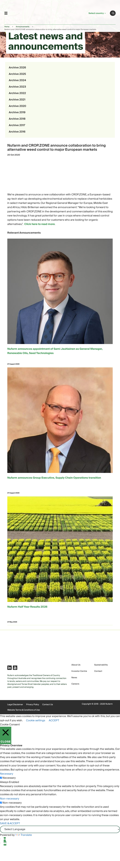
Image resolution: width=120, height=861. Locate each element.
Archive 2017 (17, 125)
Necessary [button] (6, 774)
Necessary (9, 778)
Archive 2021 (17, 99)
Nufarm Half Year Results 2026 (27, 607)
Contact (98, 671)
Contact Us (47, 704)
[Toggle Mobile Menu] (5, 13)
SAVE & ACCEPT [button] (10, 823)
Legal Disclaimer (15, 704)
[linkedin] (5, 839)
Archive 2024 (17, 80)
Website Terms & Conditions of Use (23, 710)
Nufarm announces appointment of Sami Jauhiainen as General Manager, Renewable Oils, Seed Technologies (55, 351)
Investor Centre (79, 671)
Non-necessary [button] (9, 798)
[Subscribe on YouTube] (15, 667)
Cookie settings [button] (35, 720)
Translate (26, 835)
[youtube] (5, 843)
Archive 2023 (17, 87)
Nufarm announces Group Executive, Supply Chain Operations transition (54, 478)
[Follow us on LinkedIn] (9, 667)
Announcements (22, 26)
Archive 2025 (17, 74)
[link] (48, 12)
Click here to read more (39, 224)
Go (113, 13)
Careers (75, 684)
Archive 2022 (17, 93)
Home (6, 26)
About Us (75, 665)
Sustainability (101, 665)
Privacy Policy (32, 704)
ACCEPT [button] (54, 720)
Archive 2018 (17, 119)
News (74, 677)
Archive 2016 (17, 131)
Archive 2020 (17, 106)
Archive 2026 (17, 67)
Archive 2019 (17, 112)
